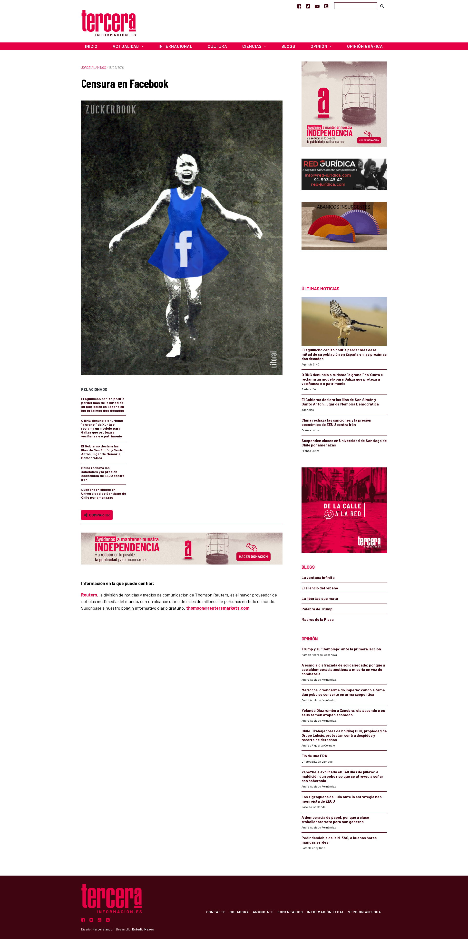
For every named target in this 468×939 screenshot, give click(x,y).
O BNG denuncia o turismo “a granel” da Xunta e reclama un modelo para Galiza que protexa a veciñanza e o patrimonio (102, 428)
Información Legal (325, 912)
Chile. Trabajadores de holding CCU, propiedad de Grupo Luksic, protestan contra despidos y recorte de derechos (344, 735)
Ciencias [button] (252, 46)
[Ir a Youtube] (317, 6)
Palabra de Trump (317, 609)
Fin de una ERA (314, 756)
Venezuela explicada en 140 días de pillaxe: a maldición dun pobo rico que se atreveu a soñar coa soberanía (342, 776)
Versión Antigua (364, 912)
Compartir (99, 515)
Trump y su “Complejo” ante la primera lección (341, 649)
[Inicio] (108, 22)
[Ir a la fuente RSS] (326, 6)
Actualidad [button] (126, 46)
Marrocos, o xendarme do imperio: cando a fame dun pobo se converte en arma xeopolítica (343, 692)
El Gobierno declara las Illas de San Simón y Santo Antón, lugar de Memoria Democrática (102, 452)
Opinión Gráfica (365, 46)
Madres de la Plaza (318, 619)
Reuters (89, 594)
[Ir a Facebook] (299, 6)
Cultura (217, 46)
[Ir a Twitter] (308, 6)
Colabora (239, 912)
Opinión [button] (319, 46)
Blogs (288, 46)
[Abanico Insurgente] (344, 235)
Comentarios (290, 912)
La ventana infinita (318, 577)
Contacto (216, 912)
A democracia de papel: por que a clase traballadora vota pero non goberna (335, 819)
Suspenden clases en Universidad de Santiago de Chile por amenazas (103, 493)
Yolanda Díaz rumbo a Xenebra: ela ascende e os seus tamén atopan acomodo (343, 712)
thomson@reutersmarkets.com (217, 608)
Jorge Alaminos (93, 68)
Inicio (91, 46)
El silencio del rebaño (320, 588)
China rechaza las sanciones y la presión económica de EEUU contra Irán (103, 474)
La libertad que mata (320, 598)
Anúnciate (263, 912)
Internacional (175, 46)
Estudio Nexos (143, 929)
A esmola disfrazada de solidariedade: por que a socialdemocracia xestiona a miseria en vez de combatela (343, 669)
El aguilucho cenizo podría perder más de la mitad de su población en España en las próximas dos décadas (102, 405)
